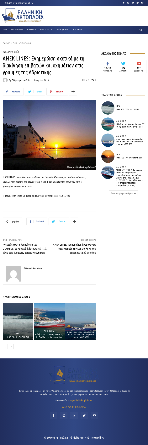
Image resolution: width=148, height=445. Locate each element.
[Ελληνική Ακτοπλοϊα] (6, 80)
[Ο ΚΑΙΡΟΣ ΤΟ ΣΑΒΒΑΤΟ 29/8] (18, 321)
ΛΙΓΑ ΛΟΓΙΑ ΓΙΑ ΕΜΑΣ (74, 406)
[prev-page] (5, 346)
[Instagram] (128, 3)
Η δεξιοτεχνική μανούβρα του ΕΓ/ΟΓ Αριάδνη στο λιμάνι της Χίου (49, 335)
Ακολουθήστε (123, 62)
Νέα (15, 42)
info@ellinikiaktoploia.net (80, 400)
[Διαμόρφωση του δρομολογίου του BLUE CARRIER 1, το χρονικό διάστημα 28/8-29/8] (80, 321)
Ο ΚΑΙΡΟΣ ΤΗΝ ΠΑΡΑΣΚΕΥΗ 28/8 (129, 158)
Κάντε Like (108, 62)
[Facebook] (123, 3)
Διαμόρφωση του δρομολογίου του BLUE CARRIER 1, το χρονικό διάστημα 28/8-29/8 (80, 334)
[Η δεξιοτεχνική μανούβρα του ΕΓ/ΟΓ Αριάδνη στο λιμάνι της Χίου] (49, 321)
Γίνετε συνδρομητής (139, 64)
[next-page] (11, 346)
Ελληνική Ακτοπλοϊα (21, 80)
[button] (141, 30)
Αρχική (6, 42)
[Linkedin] (133, 3)
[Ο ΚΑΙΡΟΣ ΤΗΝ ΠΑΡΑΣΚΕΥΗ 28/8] (107, 156)
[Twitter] (137, 3)
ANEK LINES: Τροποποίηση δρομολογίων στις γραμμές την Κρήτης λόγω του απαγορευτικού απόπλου (74, 248)
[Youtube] (142, 3)
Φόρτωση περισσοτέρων (122, 193)
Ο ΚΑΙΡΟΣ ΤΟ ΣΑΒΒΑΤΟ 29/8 (18, 337)
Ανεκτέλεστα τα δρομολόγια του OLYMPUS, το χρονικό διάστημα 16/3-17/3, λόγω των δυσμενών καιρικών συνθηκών (25, 248)
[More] (73, 91)
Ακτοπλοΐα (25, 42)
